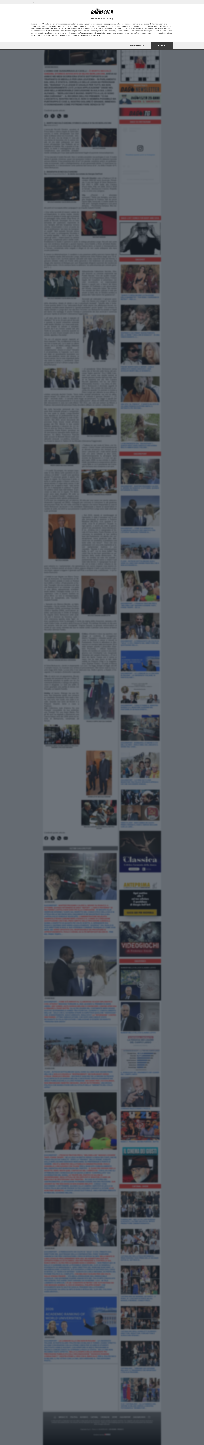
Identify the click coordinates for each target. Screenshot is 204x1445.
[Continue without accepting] (33, 2)
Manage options (137, 45)
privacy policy (66, 35)
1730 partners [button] (45, 24)
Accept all (162, 45)
